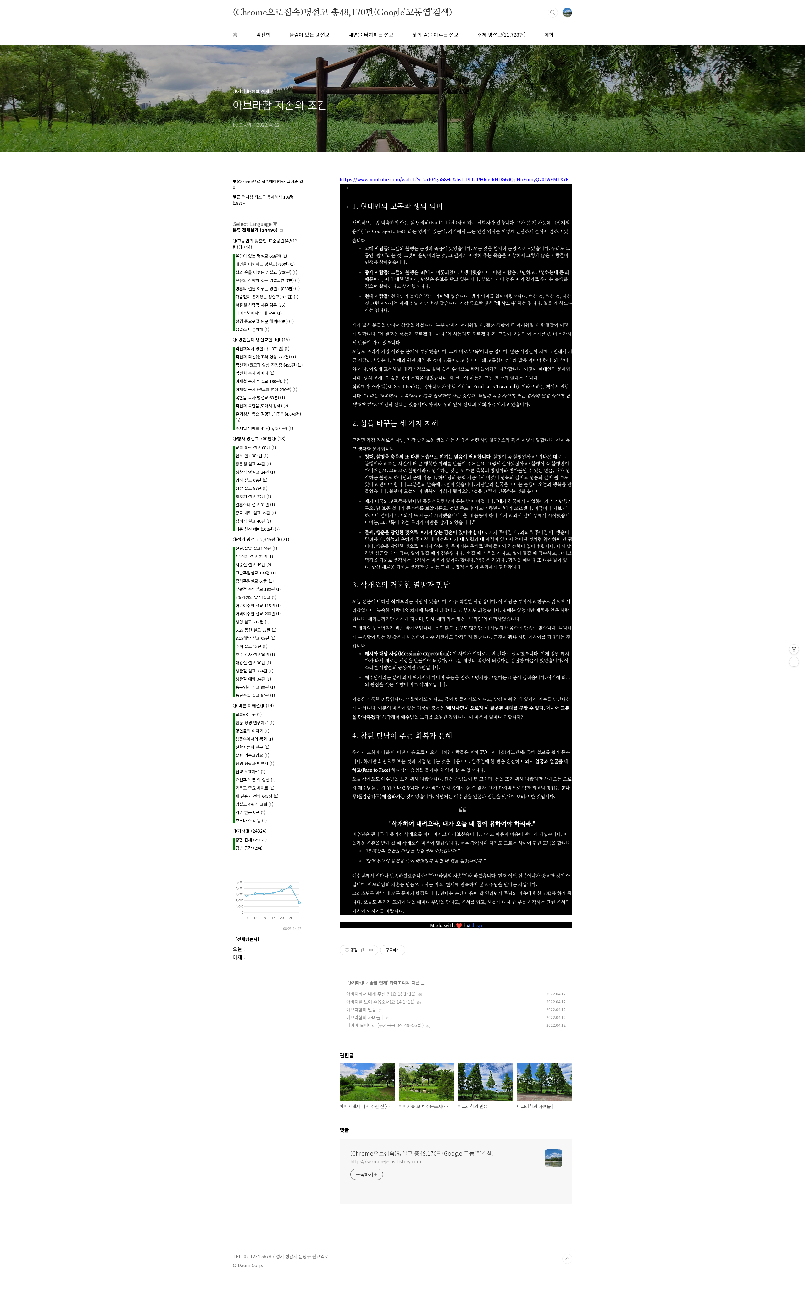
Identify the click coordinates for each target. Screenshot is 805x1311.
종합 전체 (378, 982)
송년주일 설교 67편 (255, 695)
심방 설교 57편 (251, 488)
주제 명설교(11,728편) (501, 34)
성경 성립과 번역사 (255, 763)
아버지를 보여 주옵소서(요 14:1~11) (380, 1001)
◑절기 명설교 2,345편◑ (261, 539)
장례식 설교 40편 (253, 521)
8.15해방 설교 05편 (255, 638)
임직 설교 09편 (251, 480)
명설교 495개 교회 (254, 804)
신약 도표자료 (250, 772)
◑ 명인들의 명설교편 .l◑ (261, 339)
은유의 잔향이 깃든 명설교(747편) (268, 280)
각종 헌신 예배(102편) (258, 529)
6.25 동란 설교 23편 (256, 630)
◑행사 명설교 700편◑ (259, 438)
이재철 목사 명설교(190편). (262, 381)
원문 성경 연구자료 (255, 723)
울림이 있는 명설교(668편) (261, 256)
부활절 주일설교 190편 (258, 589)
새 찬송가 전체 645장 (257, 796)
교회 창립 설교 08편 (256, 447)
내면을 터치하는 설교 (370, 34)
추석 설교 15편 (251, 646)
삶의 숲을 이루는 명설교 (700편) (266, 272)
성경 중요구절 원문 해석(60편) (265, 321)
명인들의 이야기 (252, 731)
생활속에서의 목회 (254, 739)
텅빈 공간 (249, 848)
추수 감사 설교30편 (255, 654)
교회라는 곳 (249, 714)
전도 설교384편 (252, 456)
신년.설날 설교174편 (256, 548)
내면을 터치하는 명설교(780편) (265, 264)
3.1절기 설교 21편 (254, 556)
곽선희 (263, 34)
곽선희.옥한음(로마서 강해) (262, 406)
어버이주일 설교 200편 (258, 614)
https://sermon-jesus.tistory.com (385, 1161)
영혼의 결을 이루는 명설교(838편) (268, 288)
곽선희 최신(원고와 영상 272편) (266, 357)
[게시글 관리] (371, 950)
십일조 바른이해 (252, 329)
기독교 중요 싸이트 (255, 788)
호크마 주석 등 (251, 821)
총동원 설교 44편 (253, 464)
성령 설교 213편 (252, 622)
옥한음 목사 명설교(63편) (260, 397)
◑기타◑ (355, 982)
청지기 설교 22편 (253, 496)
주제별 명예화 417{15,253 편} (264, 428)
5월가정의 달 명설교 (256, 597)
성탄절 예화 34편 (253, 679)
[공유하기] (363, 950)
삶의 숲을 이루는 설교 (435, 34)
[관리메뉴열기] (794, 649)
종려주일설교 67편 (255, 581)
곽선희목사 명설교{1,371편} (262, 348)
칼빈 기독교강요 (252, 755)
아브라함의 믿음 (361, 1009)
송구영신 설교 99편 (255, 687)
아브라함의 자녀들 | (364, 1017)
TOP (567, 1259)
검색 (553, 12)
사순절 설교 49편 (253, 565)
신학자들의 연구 (252, 747)
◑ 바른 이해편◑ (253, 705)
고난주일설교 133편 (256, 573)
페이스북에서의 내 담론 (259, 313)
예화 (549, 34)
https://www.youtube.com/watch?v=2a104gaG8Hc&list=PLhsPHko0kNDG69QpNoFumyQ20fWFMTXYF (454, 179)
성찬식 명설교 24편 (255, 472)
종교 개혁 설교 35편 (256, 513)
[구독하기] (794, 661)
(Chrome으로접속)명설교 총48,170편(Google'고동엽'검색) (342, 12)
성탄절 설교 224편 (254, 671)
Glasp (475, 925)
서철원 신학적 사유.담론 (260, 305)
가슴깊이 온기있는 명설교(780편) (267, 297)
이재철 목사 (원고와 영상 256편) (266, 389)
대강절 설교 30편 (253, 663)
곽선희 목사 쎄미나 (255, 373)
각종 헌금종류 (250, 812)
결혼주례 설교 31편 (255, 505)
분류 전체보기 (255, 230)
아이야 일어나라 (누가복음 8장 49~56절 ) (385, 1025)
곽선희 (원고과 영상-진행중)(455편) (269, 365)
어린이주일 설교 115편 (258, 605)
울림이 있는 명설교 (309, 34)
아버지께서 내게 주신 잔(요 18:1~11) (381, 994)
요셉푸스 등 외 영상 (255, 780)
